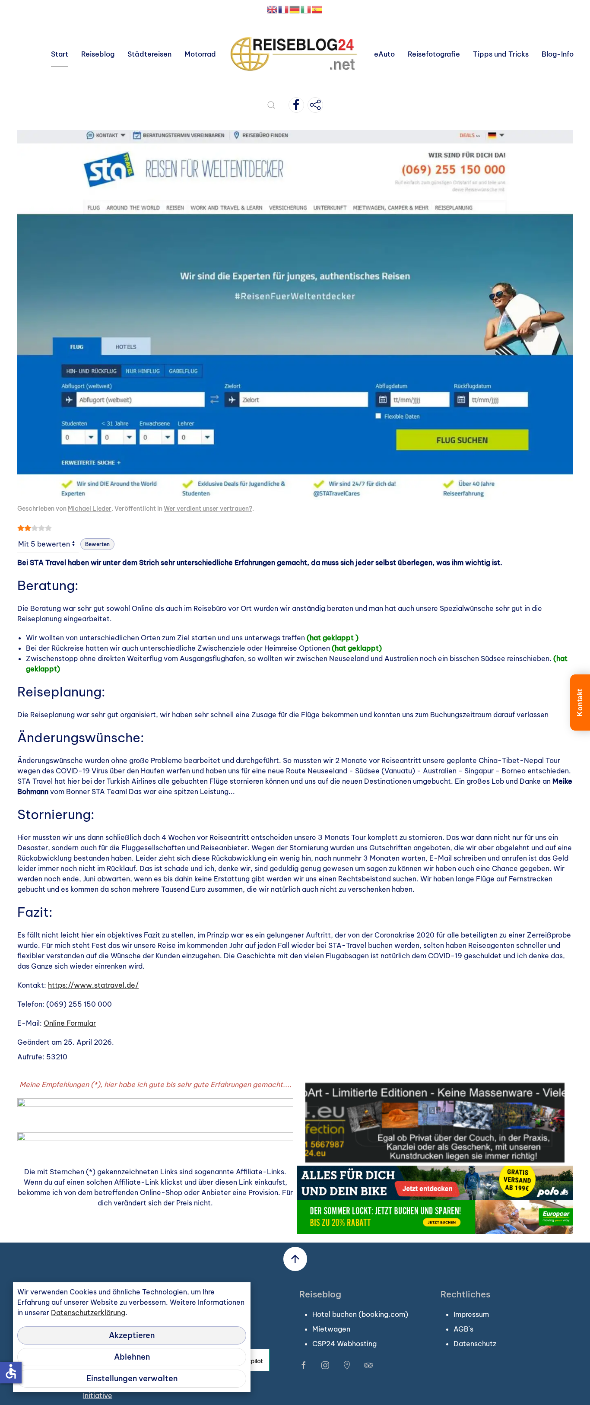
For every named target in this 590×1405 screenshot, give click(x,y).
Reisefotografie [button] (434, 54)
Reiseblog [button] (97, 54)
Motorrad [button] (200, 54)
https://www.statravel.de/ (93, 985)
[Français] (283, 9)
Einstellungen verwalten (132, 1378)
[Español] (317, 9)
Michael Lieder (89, 508)
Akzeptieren (132, 1335)
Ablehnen (132, 1357)
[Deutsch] (295, 9)
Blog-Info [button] (558, 54)
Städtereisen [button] (149, 54)
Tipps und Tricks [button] (501, 54)
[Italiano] (306, 9)
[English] (272, 9)
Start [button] (59, 54)
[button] (271, 105)
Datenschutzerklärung (88, 1312)
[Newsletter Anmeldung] (315, 105)
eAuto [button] (384, 54)
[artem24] (435, 1121)
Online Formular (70, 1023)
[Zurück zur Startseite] (295, 54)
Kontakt (580, 702)
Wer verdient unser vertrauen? (208, 508)
